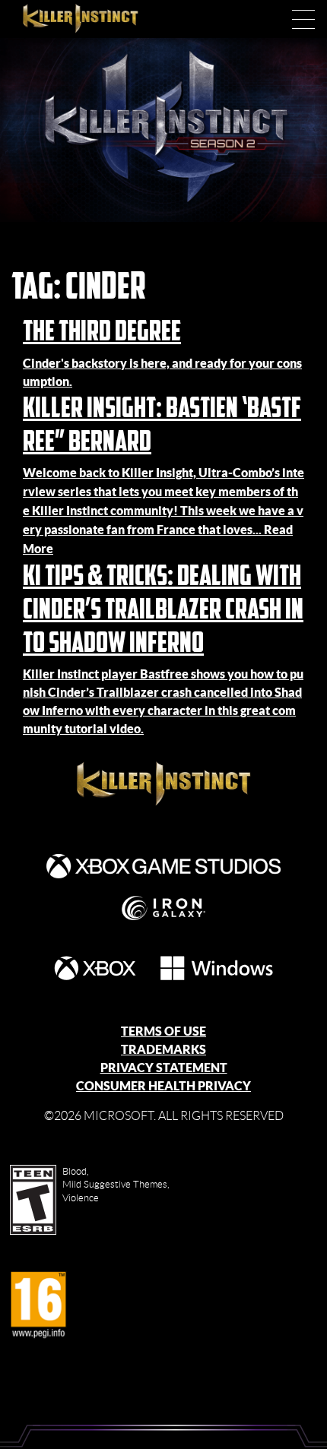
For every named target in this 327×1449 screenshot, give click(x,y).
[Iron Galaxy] (163, 908)
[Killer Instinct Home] (96, 19)
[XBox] (95, 968)
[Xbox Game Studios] (163, 866)
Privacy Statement (163, 1067)
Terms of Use (163, 1031)
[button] (303, 19)
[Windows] (216, 968)
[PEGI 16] (38, 1305)
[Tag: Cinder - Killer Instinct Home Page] (163, 784)
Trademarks (163, 1049)
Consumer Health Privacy (163, 1086)
